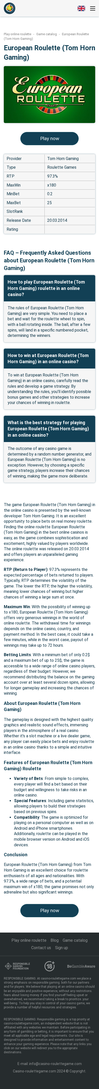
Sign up (61, 947)
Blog (55, 940)
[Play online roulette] (9, 8)
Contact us (41, 947)
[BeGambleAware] (81, 966)
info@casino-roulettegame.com (55, 1064)
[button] (92, 8)
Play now (49, 138)
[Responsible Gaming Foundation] (18, 966)
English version (81, 8)
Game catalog (47, 34)
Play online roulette (18, 34)
